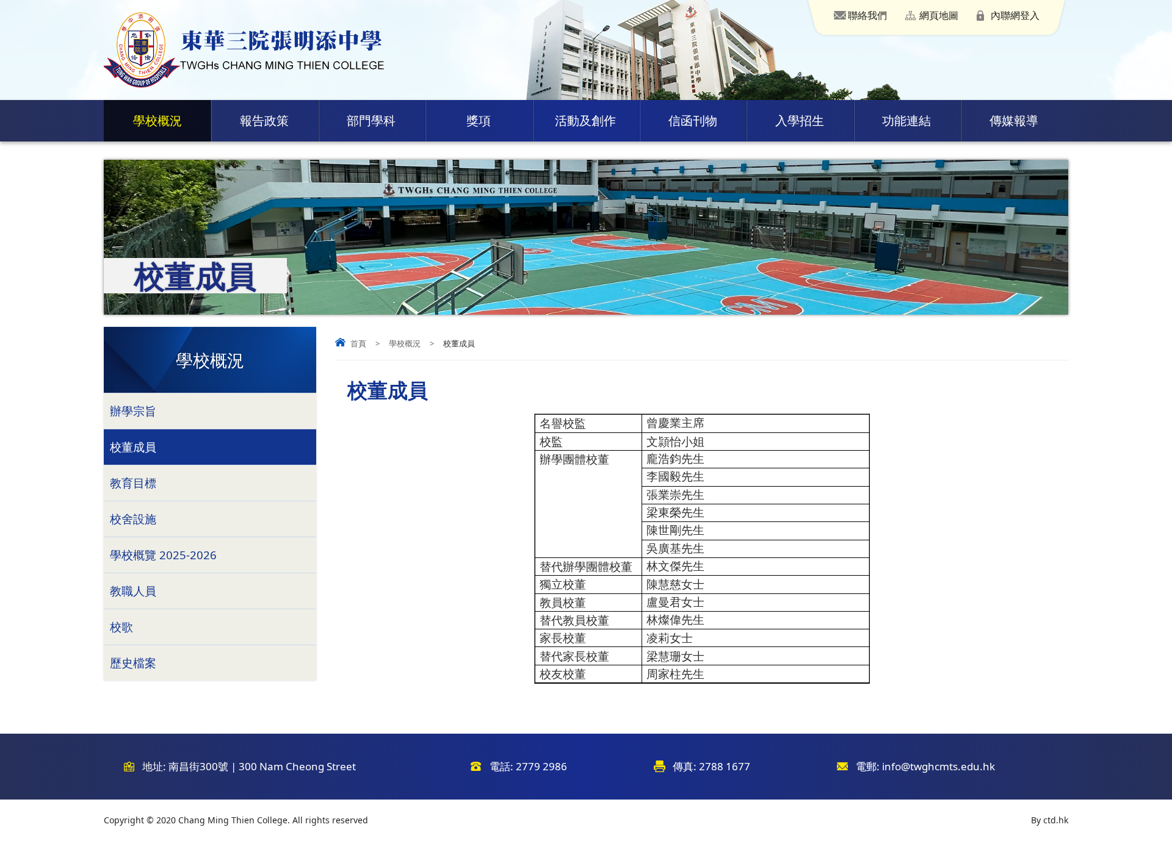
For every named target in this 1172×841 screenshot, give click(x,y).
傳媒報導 (1013, 120)
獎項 (478, 120)
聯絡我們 (867, 15)
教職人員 (133, 590)
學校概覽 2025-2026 (163, 554)
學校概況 (157, 120)
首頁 (358, 343)
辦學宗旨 (133, 410)
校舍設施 (133, 518)
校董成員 (133, 446)
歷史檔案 (133, 662)
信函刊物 (692, 120)
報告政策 (264, 120)
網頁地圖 (938, 15)
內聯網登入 (1015, 15)
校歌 (121, 626)
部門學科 (371, 120)
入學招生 (799, 120)
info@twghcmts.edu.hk (938, 766)
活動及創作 (585, 120)
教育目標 (133, 482)
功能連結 (906, 120)
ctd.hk (1055, 820)
